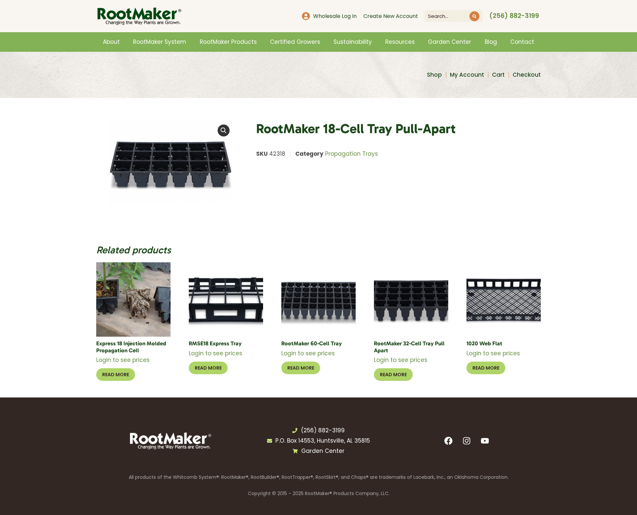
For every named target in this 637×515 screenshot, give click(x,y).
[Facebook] (448, 440)
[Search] (474, 16)
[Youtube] (485, 440)
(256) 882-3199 (514, 15)
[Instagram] (467, 440)
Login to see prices (123, 360)
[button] (224, 130)
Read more (115, 374)
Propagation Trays (351, 154)
